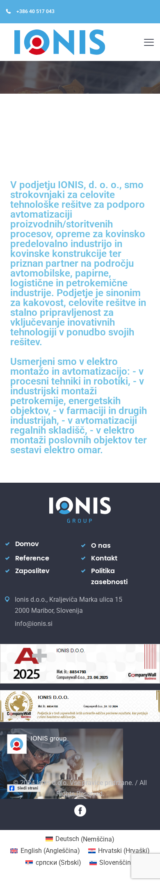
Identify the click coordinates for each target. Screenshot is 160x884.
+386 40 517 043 (35, 11)
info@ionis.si (34, 624)
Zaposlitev (32, 571)
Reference (32, 558)
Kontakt (104, 558)
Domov (27, 544)
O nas (101, 545)
